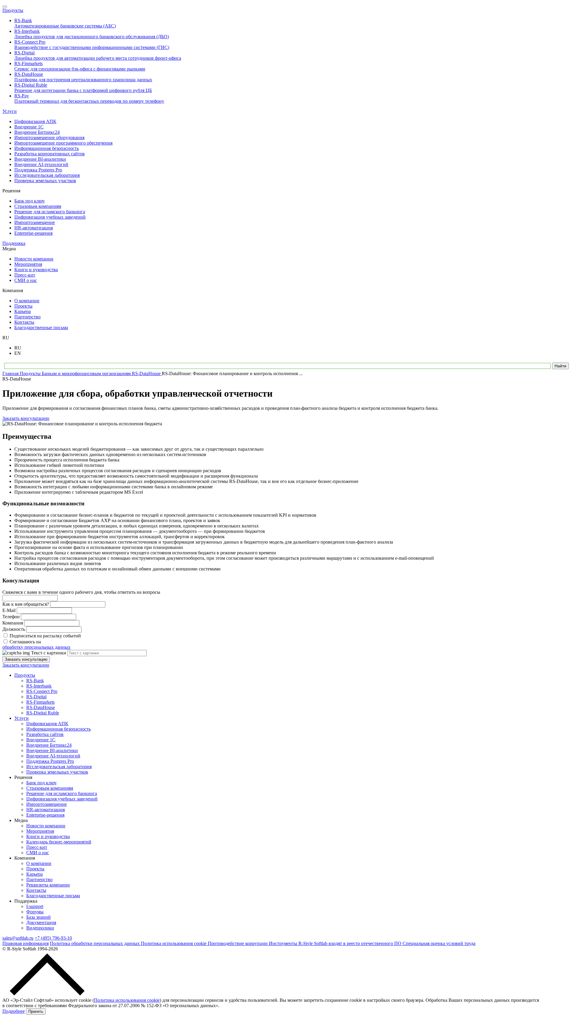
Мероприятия (40, 831)
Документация (41, 922)
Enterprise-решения (45, 814)
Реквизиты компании (48, 884)
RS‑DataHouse (40, 707)
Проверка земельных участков (57, 771)
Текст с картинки (48, 652)
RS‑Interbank (39, 685)
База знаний (38, 917)
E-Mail (9, 610)
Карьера (34, 874)
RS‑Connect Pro (41, 691)
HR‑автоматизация (45, 809)
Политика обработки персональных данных (95, 943)
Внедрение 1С (41, 739)
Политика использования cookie (174, 943)
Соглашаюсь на (36, 644)
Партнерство (39, 879)
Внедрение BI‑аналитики (52, 750)
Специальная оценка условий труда (439, 943)
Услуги (9, 111)
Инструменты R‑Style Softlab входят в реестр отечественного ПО (336, 943)
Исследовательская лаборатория (59, 766)
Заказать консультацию (25, 418)
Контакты (36, 890)
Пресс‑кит (36, 847)
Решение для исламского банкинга (61, 793)
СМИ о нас (37, 852)
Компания (12, 622)
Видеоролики (40, 927)
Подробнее (13, 1011)
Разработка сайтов (45, 734)
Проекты (35, 868)
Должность (13, 629)
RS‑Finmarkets (40, 702)
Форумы (35, 911)
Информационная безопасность (58, 728)
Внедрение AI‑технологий (53, 755)
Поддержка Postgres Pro (50, 761)
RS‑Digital (36, 696)
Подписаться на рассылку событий (45, 635)
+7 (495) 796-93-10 (53, 938)
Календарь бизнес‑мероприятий (58, 841)
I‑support (34, 906)
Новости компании (45, 825)
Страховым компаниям (49, 788)
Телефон (11, 616)
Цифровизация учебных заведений (62, 798)
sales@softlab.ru (17, 938)
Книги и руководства (48, 836)
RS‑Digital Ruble (42, 712)
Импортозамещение (46, 804)
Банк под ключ (41, 782)
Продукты (12, 10)
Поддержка (13, 243)
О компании (38, 863)
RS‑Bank (35, 680)
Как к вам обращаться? (25, 604)
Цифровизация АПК (47, 723)
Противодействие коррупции (238, 943)
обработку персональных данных (36, 647)
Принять (35, 1011)
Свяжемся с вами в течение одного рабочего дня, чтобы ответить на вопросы (81, 592)
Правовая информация (25, 943)
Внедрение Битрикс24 (49, 745)
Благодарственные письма (53, 895)
